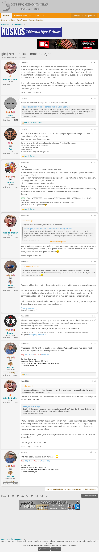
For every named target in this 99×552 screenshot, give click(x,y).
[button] (30, 15)
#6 (95, 261)
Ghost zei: (26, 221)
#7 (95, 316)
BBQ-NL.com (29, 355)
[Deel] (91, 62)
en (33, 122)
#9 (95, 381)
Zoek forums (22, 20)
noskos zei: (26, 386)
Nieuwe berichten (8, 20)
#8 (95, 343)
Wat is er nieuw (21, 15)
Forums (6, 15)
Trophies (37, 15)
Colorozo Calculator (36, 20)
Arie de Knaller (8, 57)
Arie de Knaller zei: (29, 266)
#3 (95, 129)
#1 (95, 62)
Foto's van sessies (27, 308)
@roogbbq (32, 335)
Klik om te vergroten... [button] (58, 241)
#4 (95, 163)
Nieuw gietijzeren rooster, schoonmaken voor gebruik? (46, 106)
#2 (95, 98)
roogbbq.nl (42, 335)
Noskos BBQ (45, 355)
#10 (94, 452)
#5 (95, 216)
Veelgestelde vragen (32, 406)
